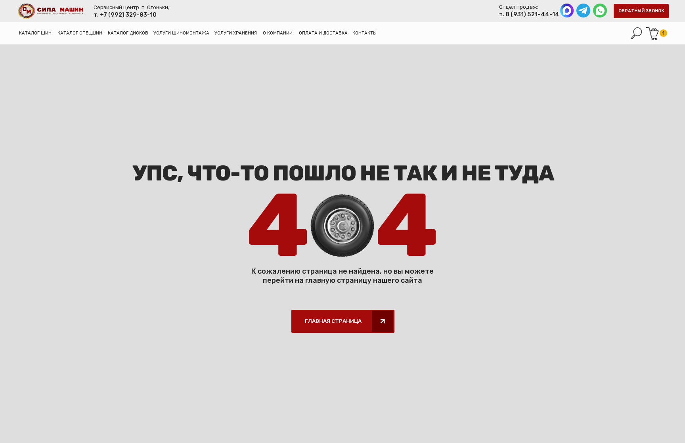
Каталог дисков (128, 33)
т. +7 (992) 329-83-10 (125, 14)
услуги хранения (235, 33)
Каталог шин (35, 33)
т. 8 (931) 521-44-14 (530, 14)
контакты (364, 33)
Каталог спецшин (79, 33)
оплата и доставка (323, 33)
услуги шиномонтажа (181, 33)
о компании (278, 33)
